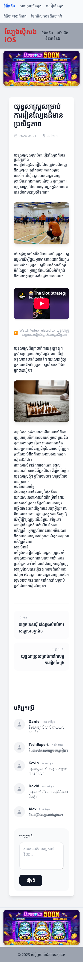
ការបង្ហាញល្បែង (31, 6)
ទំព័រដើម (9, 6)
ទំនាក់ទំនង (52, 38)
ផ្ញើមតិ (31, 880)
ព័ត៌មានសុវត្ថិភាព (15, 16)
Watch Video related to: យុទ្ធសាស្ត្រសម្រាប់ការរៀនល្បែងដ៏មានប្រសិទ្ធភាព (41, 332)
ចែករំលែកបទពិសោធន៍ (46, 16)
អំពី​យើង (62, 32)
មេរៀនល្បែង (54, 6)
